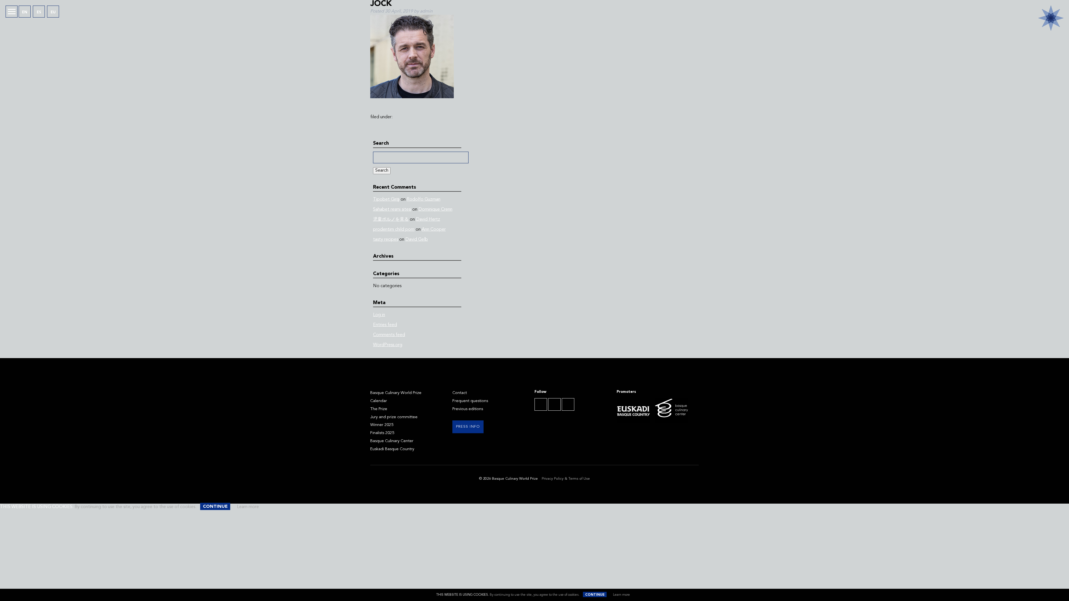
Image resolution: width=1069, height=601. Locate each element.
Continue (595, 595)
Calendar (378, 401)
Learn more (621, 595)
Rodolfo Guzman (423, 199)
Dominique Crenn (435, 209)
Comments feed (389, 335)
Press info (468, 426)
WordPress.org (387, 345)
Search (381, 170)
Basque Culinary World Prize (395, 393)
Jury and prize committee (394, 417)
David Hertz (428, 219)
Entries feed (385, 325)
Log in (379, 315)
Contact (459, 393)
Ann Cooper (434, 229)
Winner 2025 (381, 425)
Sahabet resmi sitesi (392, 209)
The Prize (378, 409)
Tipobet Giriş (386, 199)
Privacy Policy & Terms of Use (566, 479)
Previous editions (467, 409)
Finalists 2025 (382, 433)
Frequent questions (470, 401)
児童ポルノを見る (391, 219)
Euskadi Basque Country (392, 449)
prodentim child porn (394, 229)
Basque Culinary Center (391, 441)
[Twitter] (554, 404)
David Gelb (416, 239)
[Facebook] (541, 404)
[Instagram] (568, 404)
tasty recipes (385, 239)
